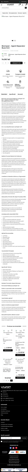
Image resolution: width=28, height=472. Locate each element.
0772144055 (5, 396)
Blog (2, 415)
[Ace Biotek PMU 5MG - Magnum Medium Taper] (7, 362)
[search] (26, 8)
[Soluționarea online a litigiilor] (20, 469)
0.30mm (23, 347)
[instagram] (14, 447)
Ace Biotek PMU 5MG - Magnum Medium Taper (7, 370)
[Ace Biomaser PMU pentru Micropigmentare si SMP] (20, 334)
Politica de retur (4, 413)
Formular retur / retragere (7, 424)
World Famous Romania (14, 461)
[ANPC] (7, 469)
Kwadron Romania (14, 457)
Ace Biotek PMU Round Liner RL (19, 368)
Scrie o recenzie (14, 50)
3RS (19, 349)
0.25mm (18, 347)
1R (4, 343)
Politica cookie (4, 428)
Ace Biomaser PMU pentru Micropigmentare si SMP (20, 344)
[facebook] (11, 447)
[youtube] (16, 447)
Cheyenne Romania (14, 455)
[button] (2, 4)
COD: (4, 55)
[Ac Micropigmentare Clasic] (7, 332)
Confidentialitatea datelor (7, 426)
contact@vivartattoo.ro (8, 398)
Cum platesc (4, 409)
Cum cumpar (4, 407)
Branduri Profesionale (14, 462)
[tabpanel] (14, 28)
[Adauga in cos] (11, 381)
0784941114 (6, 1)
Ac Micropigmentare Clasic (7, 340)
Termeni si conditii (5, 430)
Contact (3, 422)
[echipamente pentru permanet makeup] (10, 4)
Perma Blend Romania (14, 459)
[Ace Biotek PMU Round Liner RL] (20, 361)
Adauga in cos (16, 63)
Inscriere (24, 438)
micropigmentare (13, 13)
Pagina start (5, 13)
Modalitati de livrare (5, 411)
